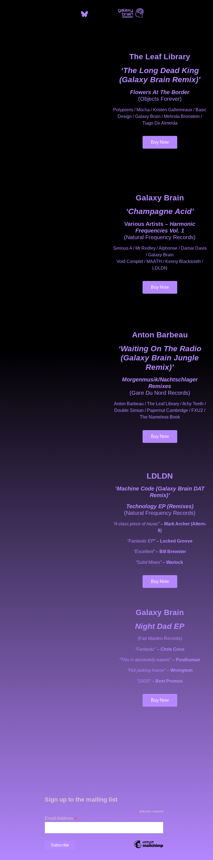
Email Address (61, 818)
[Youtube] (105, 14)
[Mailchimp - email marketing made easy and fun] (148, 848)
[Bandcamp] (74, 14)
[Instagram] (95, 14)
